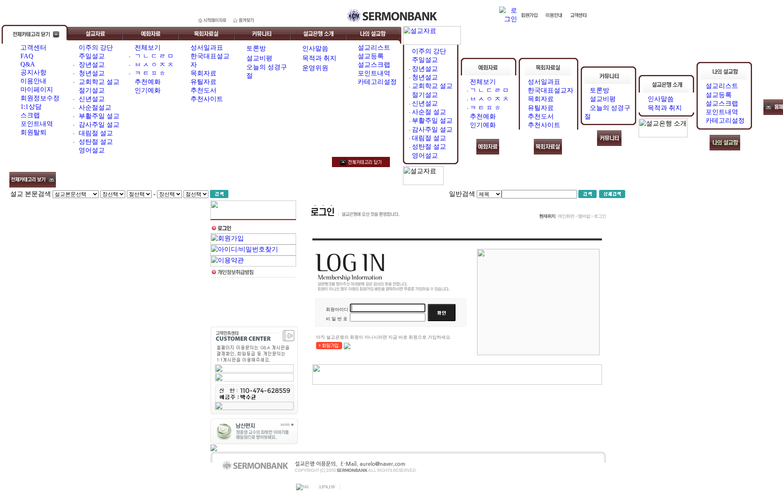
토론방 (256, 48)
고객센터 (33, 47)
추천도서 (203, 90)
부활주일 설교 (99, 115)
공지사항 (33, 72)
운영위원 (315, 67)
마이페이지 (36, 89)
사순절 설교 (429, 111)
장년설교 (92, 64)
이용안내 (33, 80)
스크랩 (30, 115)
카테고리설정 (377, 81)
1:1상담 (31, 106)
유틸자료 (203, 81)
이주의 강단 (96, 47)
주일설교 (92, 56)
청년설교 (92, 73)
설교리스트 (374, 47)
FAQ (26, 56)
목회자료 (203, 73)
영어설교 (92, 150)
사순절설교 (95, 107)
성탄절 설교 (96, 141)
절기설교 (92, 90)
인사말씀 (315, 48)
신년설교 (92, 98)
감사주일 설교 (99, 124)
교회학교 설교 (99, 81)
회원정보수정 (40, 98)
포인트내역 (36, 123)
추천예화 (148, 81)
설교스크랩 (374, 64)
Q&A (27, 64)
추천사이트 (206, 98)
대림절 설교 (96, 133)
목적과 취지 (319, 58)
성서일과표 (206, 47)
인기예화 (148, 90)
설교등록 (371, 56)
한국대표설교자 (550, 90)
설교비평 (259, 58)
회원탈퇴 (33, 132)
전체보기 (148, 47)
